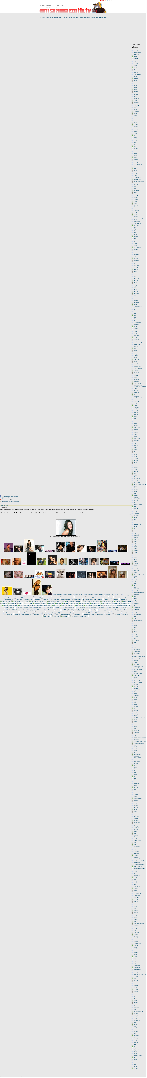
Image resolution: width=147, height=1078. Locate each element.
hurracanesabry (137, 524)
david (135, 287)
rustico (135, 905)
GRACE (136, 508)
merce (135, 708)
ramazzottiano (137, 862)
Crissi (135, 256)
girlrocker (136, 495)
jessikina (136, 563)
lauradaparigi (137, 601)
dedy (135, 295)
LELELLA (136, 609)
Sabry (135, 906)
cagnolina (136, 199)
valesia (135, 1029)
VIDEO (91, 15)
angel (135, 107)
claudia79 (136, 236)
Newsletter (83, 17)
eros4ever (136, 350)
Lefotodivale (137, 607)
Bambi (135, 161)
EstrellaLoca (137, 410)
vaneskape (136, 1035)
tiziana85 (136, 1002)
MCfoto (136, 702)
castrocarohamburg (138, 218)
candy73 (136, 205)
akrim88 (136, 71)
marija (135, 677)
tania (135, 983)
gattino (135, 462)
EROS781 (136, 359)
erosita (135, 377)
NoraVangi (136, 783)
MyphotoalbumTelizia (139, 743)
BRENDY (136, 194)
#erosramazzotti (14, 496)
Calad (135, 201)
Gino (135, 488)
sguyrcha (136, 941)
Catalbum (136, 219)
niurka (135, 774)
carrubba (136, 216)
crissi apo (136, 258)
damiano (136, 275)
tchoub (135, 987)
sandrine (136, 916)
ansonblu (136, 131)
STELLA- (136, 963)
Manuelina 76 (137, 651)
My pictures (136, 747)
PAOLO (136, 800)
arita (135, 142)
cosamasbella (137, 251)
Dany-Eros (136, 278)
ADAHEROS (137, 63)
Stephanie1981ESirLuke (140, 974)
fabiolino (136, 414)
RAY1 (135, 871)
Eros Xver (136, 401)
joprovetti (136, 568)
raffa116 (136, 849)
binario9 (136, 185)
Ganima (136, 460)
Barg (135, 166)
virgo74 (136, 1051)
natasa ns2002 (137, 754)
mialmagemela (137, 713)
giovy (135, 493)
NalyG (135, 752)
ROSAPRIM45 (137, 893)
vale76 (135, 1017)
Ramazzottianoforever (139, 864)
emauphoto (136, 324)
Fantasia (136, 420)
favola (135, 423)
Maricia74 (136, 675)
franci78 (136, 445)
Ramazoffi (136, 855)
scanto (135, 930)
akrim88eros (137, 72)
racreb (135, 848)
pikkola (135, 831)
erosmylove (136, 381)
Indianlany (136, 533)
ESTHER (136, 407)
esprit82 (136, 405)
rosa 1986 (136, 897)
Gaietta (135, 456)
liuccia (135, 627)
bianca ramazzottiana (139, 181)
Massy (135, 693)
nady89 (135, 748)
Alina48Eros (137, 93)
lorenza (135, 631)
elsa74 (135, 317)
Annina (135, 128)
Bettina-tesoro (137, 179)
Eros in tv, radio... (58, 17)
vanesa (135, 1033)
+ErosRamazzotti (6, 499)
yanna (135, 1059)
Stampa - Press (94, 17)
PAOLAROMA (138, 798)
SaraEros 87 (137, 925)
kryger (135, 598)
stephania (136, 972)
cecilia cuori (137, 221)
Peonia (135, 811)
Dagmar (136, 269)
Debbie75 (136, 289)
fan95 (135, 418)
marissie (136, 688)
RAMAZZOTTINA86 (139, 868)
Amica (135, 100)
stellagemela (137, 967)
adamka (136, 65)
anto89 (135, 137)
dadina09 (136, 267)
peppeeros (136, 813)
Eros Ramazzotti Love (139, 398)
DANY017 (136, 280)
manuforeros (137, 653)
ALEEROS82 (137, 74)
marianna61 (136, 668)
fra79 (135, 443)
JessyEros (136, 565)
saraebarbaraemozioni (139, 923)
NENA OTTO (137, 758)
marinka (136, 686)
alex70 (135, 82)
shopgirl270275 (137, 943)
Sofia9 (135, 954)
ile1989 (135, 526)
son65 (135, 956)
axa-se (135, 157)
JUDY (135, 576)
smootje (136, 952)
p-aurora (136, 794)
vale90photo (137, 1020)
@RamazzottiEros (6, 498)
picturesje (136, 826)
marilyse (136, 684)
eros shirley (136, 399)
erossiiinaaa (136, 390)
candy (135, 203)
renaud (135, 877)
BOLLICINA (137, 190)
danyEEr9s (136, 284)
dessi (135, 298)
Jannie (135, 548)
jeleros (135, 557)
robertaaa (136, 882)
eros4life (136, 352)
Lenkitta (136, 612)
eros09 (135, 348)
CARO (135, 212)
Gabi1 (135, 455)
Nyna (135, 789)
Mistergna (136, 732)
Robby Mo (136, 881)
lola (135, 629)
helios (135, 517)
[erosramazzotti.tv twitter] (107, 1)
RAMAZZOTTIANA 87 (140, 860)
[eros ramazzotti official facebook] (109, 1)
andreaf (135, 104)
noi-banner (136, 781)
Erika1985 (136, 339)
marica (135, 671)
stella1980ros (137, 965)
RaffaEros (136, 851)
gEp (135, 473)
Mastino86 (136, 695)
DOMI (135, 304)
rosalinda (136, 892)
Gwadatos (136, 513)
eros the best (137, 344)
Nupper (135, 785)
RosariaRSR (137, 895)
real (135, 873)
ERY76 (135, 403)
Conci (135, 243)
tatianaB (136, 985)
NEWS (55, 15)
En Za (135, 333)
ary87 (135, 146)
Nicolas (135, 767)
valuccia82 (136, 1031)
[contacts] (111, 1)
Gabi (135, 453)
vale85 (135, 1018)
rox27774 (136, 901)
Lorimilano (136, 633)
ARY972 (136, 148)
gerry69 (136, 475)
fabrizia (135, 416)
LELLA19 (136, 611)
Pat (134, 802)
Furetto (135, 449)
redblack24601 (137, 875)
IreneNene (136, 539)
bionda (135, 186)
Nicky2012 (136, 763)
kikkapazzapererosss (139, 592)
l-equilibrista (137, 600)
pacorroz (136, 796)
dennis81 (136, 297)
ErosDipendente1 (138, 368)
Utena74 (136, 1013)
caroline (136, 214)
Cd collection (49, 17)
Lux (135, 647)
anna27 (135, 122)
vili (134, 1046)
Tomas (135, 1004)
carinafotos (136, 208)
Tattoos (101, 17)
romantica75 (137, 886)
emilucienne (137, 330)
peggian (136, 807)
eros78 (135, 357)
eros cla (135, 394)
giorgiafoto (136, 489)
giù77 (135, 502)
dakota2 (136, 273)
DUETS (68, 15)
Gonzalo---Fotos (138, 504)
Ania (135, 117)
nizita (135, 776)
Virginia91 (136, 1050)
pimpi (135, 833)
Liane (135, 618)
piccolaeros (136, 820)
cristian (135, 262)
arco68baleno (137, 140)
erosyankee (136, 392)
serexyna (136, 939)
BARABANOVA (138, 164)
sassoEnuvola (137, 928)
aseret (135, 151)
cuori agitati (136, 265)
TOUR (87, 15)
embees (135, 326)
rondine (135, 890)
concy (135, 245)
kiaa (135, 587)
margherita (136, 664)
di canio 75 (136, 300)
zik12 (135, 1064)
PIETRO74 (136, 827)
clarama (136, 234)
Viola (135, 1048)
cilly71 (135, 229)
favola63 (136, 425)
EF (134, 308)
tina (135, 996)
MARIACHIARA (138, 666)
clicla (135, 240)
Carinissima (136, 210)
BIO (64, 15)
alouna (135, 96)
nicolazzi (136, 769)
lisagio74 (136, 625)
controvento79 (137, 247)
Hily (135, 519)
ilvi (134, 530)
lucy (135, 642)
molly (135, 736)
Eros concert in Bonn (139, 342)
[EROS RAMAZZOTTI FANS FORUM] (102, 1)
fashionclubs (137, 421)
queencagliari (137, 846)
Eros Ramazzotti (6, 496)
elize (135, 315)
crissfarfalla (136, 254)
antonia (135, 139)
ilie (134, 528)
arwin (135, 144)
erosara (135, 365)
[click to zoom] (8, 551)
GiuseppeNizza (137, 499)
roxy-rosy (136, 903)
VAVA (135, 1037)
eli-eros (135, 313)
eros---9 (136, 346)
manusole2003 (137, 658)
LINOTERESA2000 (139, 622)
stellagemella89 (137, 969)
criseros (135, 252)
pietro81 (136, 829)
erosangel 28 (137, 363)
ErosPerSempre (137, 383)
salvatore (136, 910)
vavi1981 (136, 1039)
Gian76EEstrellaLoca (139, 478)
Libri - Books (42, 17)
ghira (135, 477)
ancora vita (136, 102)
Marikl (135, 679)
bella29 (135, 173)
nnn (135, 778)
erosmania (136, 379)
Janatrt (135, 546)
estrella (135, 409)
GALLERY (74, 15)
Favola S (136, 431)
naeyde (135, 750)
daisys (135, 271)
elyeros (135, 319)
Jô (134, 578)
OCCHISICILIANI (138, 791)
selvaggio (136, 936)
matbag (135, 697)
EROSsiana (136, 388)
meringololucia (137, 712)
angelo (135, 113)
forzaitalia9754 (137, 440)
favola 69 (136, 429)
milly (135, 723)
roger (135, 884)
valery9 (135, 1024)
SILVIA (136, 945)
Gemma (136, 467)
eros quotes (136, 396)
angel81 (136, 109)
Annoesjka (136, 129)
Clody (135, 241)
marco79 (136, 660)
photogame (136, 816)
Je (134, 567)
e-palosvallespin (137, 306)
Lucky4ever (137, 640)
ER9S (135, 337)
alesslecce (136, 78)
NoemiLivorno (137, 780)
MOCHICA (137, 734)
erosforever (136, 372)
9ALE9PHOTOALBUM (140, 60)
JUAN (135, 572)
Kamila (135, 579)
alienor (135, 89)
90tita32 (136, 58)
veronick (136, 1042)
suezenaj (136, 976)
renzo (135, 879)
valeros (135, 1022)
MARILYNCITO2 (138, 682)
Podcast (88, 17)
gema (135, 466)
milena (135, 721)
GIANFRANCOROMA (140, 484)
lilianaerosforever (138, 620)
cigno (135, 227)
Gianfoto (136, 480)
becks (135, 172)
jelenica (135, 556)
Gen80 (135, 469)
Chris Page (136, 225)
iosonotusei (136, 535)
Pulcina (135, 844)
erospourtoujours (138, 385)
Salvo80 (136, 912)
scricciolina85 (137, 932)
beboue (135, 170)
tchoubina (136, 989)
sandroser (136, 917)
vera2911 (136, 1040)
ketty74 (135, 585)
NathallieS (136, 756)
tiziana (135, 1000)
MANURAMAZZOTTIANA (139, 657)
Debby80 (136, 291)
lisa (134, 623)
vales (135, 1026)
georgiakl (136, 471)
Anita (135, 118)
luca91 (135, 638)
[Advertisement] (73, 30)
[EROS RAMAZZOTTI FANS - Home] (56, 13)
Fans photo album (67, 17)
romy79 (136, 888)
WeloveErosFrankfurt (139, 1055)
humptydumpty (137, 522)
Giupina (136, 497)
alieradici (136, 91)
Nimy (135, 770)
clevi (135, 238)
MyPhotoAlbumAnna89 (140, 741)
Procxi (135, 842)
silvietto (136, 947)
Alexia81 (136, 83)
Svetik (135, 982)
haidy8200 (136, 515)
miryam (135, 728)
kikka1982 (136, 589)
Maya (135, 701)
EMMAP (136, 331)
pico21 (135, 824)
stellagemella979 (138, 971)
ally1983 (136, 95)
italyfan (135, 543)
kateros (135, 583)
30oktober (136, 54)
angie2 (135, 115)
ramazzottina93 (137, 870)
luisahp (135, 646)
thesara (135, 993)
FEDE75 (136, 432)
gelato (135, 464)
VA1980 (136, 1015)
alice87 (135, 85)
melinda (136, 706)
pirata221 (136, 835)
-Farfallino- (136, 50)
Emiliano (136, 328)
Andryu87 (136, 106)
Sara (135, 921)
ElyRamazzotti (137, 322)
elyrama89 (136, 320)
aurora (135, 155)
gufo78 (135, 511)
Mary (135, 691)
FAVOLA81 (137, 427)
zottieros (136, 1068)
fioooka (135, 436)
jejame (135, 552)
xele (135, 1057)
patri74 (135, 803)
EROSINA (136, 376)
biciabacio (136, 183)
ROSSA (136, 899)
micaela (135, 715)
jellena (135, 559)
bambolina (136, 162)
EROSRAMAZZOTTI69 (140, 387)
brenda (135, 192)
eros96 (135, 361)
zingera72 (136, 1066)
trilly (135, 1009)
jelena (135, 554)
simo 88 (136, 949)
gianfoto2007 (137, 482)
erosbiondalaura (137, 366)
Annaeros (136, 124)
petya (135, 815)
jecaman (136, 550)
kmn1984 (136, 596)
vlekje (135, 1053)
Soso (135, 958)
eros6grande (137, 353)
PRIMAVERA (137, 840)
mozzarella (136, 739)
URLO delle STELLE (139, 1011)
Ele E (135, 311)
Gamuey (136, 458)
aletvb (135, 80)
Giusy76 (136, 500)
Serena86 (136, 938)
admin (135, 67)
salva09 (135, 908)
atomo (135, 153)
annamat (136, 126)
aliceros (135, 87)
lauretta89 (136, 603)
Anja (135, 120)
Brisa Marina (137, 196)
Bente (135, 175)
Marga (135, 662)
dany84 (135, 282)
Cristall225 (136, 260)
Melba (135, 704)
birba (135, 188)
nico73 (135, 765)
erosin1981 (136, 374)
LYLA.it (23, 1075)
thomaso (136, 995)
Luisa (135, 644)
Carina (135, 207)
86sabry (136, 56)
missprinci (136, 730)
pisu (135, 837)
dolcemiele (136, 302)
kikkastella (136, 594)
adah (135, 61)
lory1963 (136, 635)
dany (135, 276)
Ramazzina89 (137, 859)
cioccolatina (136, 230)
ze (134, 1062)
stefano (135, 960)
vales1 (135, 1028)
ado (135, 69)
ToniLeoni (136, 1006)
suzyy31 (136, 980)
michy (135, 719)
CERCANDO (137, 223)
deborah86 (136, 293)
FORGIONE (137, 438)
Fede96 (135, 434)
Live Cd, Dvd (76, 17)
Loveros (136, 636)
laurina (135, 605)
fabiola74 (136, 412)
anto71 (135, 135)
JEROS (135, 561)
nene (135, 759)
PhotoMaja (136, 818)
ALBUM (59, 15)
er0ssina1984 (137, 335)
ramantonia (136, 853)
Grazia (135, 510)
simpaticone (136, 950)
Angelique (136, 111)
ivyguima (136, 545)
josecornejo (136, 570)
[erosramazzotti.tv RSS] (105, 1)
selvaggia (136, 934)
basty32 (136, 168)
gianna (135, 486)
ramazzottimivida (138, 866)
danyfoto (136, 286)
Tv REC (106, 17)
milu (135, 725)
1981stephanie (137, 52)
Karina (135, 581)
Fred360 (136, 447)
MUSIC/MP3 (81, 15)
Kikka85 (136, 590)
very (135, 1044)
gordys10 (136, 506)
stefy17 (135, 961)
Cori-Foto (136, 249)
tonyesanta (136, 1007)
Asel (135, 150)
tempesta (136, 991)
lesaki (135, 616)
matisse (135, 699)
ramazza (136, 857)
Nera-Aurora (137, 761)
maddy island (137, 649)
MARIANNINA (138, 669)
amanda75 (136, 98)
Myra (135, 745)
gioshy (135, 491)
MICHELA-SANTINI (139, 717)
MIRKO (136, 726)
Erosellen (136, 370)
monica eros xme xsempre (140, 737)
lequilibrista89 (137, 614)
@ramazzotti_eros (6, 501)
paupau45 (136, 805)
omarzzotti (136, 792)
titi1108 (135, 998)
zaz (134, 1061)
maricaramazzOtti (138, 673)
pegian (135, 809)
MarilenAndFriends (138, 680)
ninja (135, 772)
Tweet (129, 514)
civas (135, 232)
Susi (135, 978)
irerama (135, 541)
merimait (136, 710)
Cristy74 (136, 263)
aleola (135, 76)
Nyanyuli (136, 787)
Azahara (136, 159)
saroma (135, 927)
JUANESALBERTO (139, 574)
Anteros (136, 133)
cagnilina (136, 197)
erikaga (135, 341)
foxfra (135, 442)
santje (135, 919)
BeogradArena (137, 177)
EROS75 (136, 355)
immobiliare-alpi (138, 532)
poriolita (136, 838)
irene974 (136, 537)
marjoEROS (137, 690)
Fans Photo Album (4, 505)
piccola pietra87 (137, 822)
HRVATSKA (137, 521)
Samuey (136, 914)
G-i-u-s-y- (136, 451)
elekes (135, 309)
